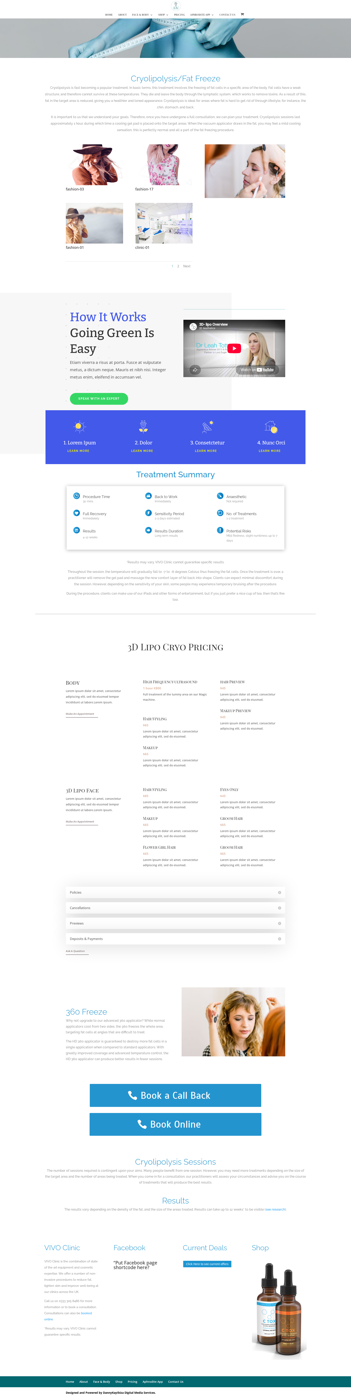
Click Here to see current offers (207, 1264)
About (122, 14)
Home (109, 14)
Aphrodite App (200, 14)
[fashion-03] (94, 184)
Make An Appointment (80, 714)
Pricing (179, 14)
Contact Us (227, 14)
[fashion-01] (94, 242)
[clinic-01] (164, 242)
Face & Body (140, 14)
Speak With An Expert (99, 398)
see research (275, 1209)
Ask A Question (75, 951)
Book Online (175, 1124)
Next (187, 266)
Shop (161, 14)
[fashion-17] (164, 184)
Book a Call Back (175, 1095)
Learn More (78, 451)
